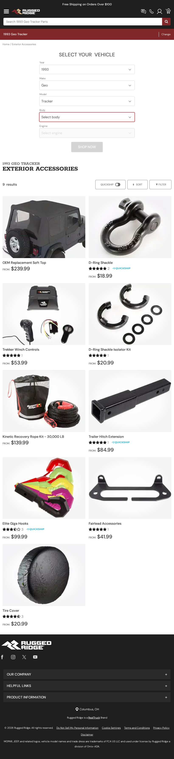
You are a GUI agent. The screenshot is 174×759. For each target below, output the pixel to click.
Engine (43, 126)
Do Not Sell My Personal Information (77, 728)
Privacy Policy (161, 728)
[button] (87, 674)
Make (42, 78)
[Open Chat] (143, 11)
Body (42, 110)
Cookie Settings (111, 728)
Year (41, 62)
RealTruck (94, 717)
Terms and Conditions (137, 728)
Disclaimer (87, 734)
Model (43, 94)
